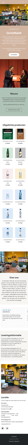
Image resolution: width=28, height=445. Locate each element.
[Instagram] (2, 428)
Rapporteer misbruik (14, 439)
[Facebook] (7, 428)
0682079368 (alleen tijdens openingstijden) (12, 421)
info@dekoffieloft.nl (6, 424)
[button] (3, 2)
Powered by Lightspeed (14, 441)
